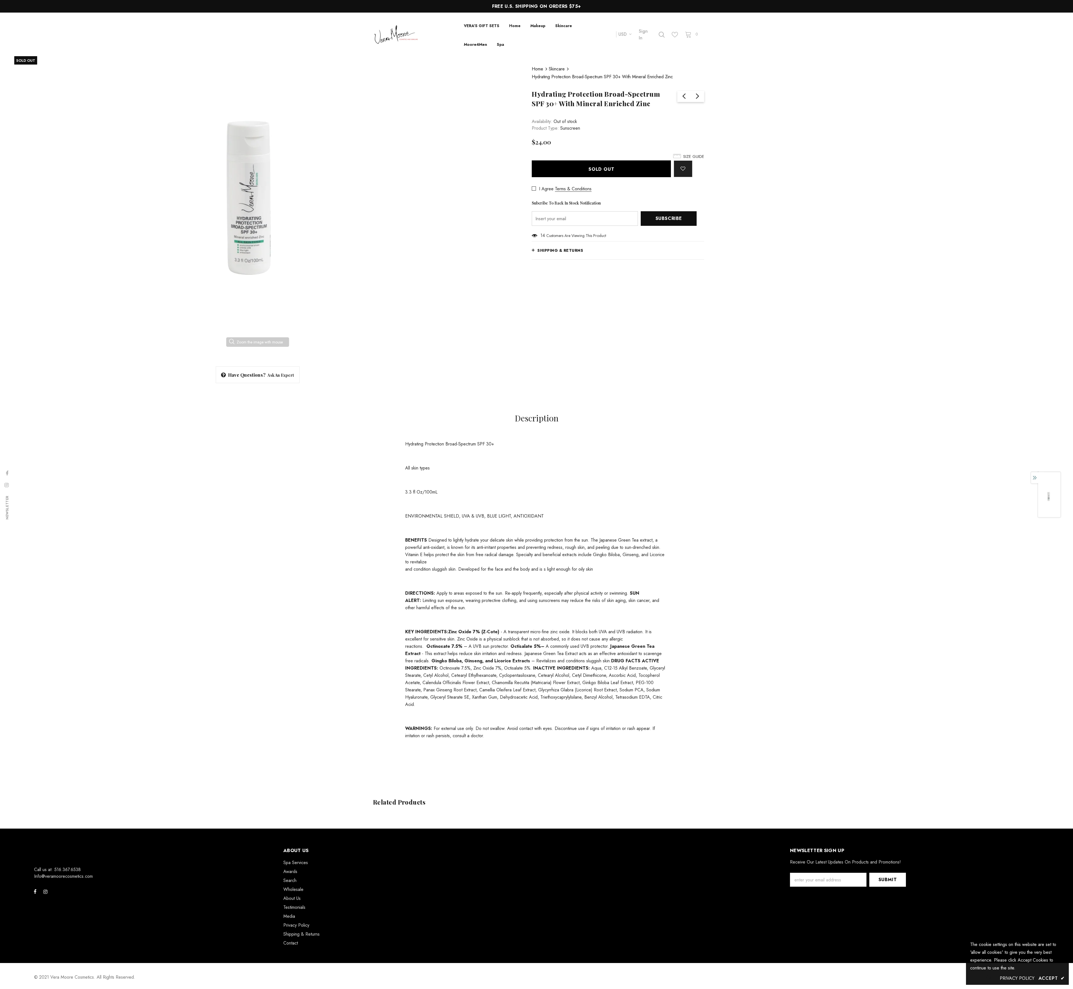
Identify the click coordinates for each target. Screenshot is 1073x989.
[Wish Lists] (683, 168)
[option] (257, 207)
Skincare (557, 69)
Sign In (643, 34)
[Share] (700, 166)
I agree (546, 189)
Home (537, 69)
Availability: (542, 121)
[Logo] (414, 34)
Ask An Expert (280, 375)
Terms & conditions (573, 189)
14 (542, 235)
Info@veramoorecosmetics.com (63, 876)
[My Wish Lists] (675, 35)
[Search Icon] (662, 35)
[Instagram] (46, 892)
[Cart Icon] (688, 34)
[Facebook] (35, 892)
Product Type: (545, 128)
